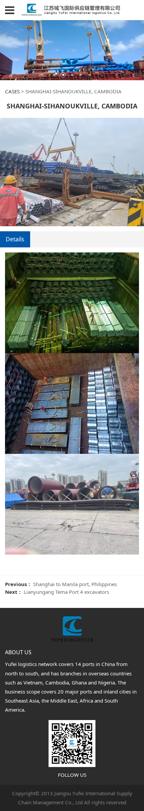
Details (15, 239)
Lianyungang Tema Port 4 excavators (66, 591)
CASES (12, 91)
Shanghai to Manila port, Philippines (75, 584)
